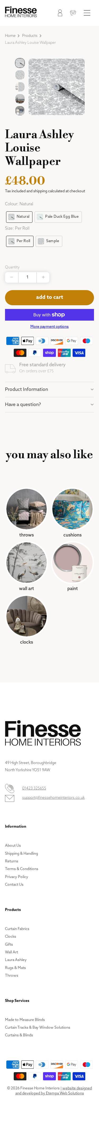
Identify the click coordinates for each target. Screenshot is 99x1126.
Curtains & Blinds (19, 1035)
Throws (26, 512)
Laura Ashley (16, 960)
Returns (11, 861)
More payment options (49, 327)
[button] (20, 63)
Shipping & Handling (21, 854)
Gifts (9, 945)
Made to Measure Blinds (25, 1020)
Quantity (12, 267)
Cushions (72, 512)
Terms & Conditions (21, 869)
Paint (72, 566)
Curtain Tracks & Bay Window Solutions (37, 1028)
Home (10, 36)
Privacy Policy (16, 877)
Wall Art (26, 566)
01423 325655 (34, 789)
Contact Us (14, 885)
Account (58, 14)
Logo (21, 11)
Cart (71, 14)
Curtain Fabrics (17, 929)
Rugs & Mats (15, 968)
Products (29, 36)
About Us (13, 846)
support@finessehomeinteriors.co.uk (53, 798)
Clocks (26, 620)
